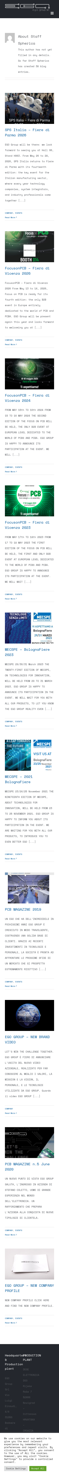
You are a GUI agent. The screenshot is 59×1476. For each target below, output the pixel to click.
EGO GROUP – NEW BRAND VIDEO (27, 1039)
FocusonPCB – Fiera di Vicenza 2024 (27, 397)
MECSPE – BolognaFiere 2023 (27, 652)
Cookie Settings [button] (16, 1468)
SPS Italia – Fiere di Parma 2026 (27, 132)
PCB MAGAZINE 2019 (23, 909)
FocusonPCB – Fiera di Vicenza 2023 (27, 524)
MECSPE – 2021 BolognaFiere (19, 779)
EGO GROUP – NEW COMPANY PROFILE (29, 1288)
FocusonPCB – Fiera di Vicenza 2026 (27, 270)
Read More (10, 217)
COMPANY (9, 213)
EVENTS (18, 213)
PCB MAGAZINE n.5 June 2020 (27, 1166)
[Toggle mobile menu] (52, 13)
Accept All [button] (37, 1468)
